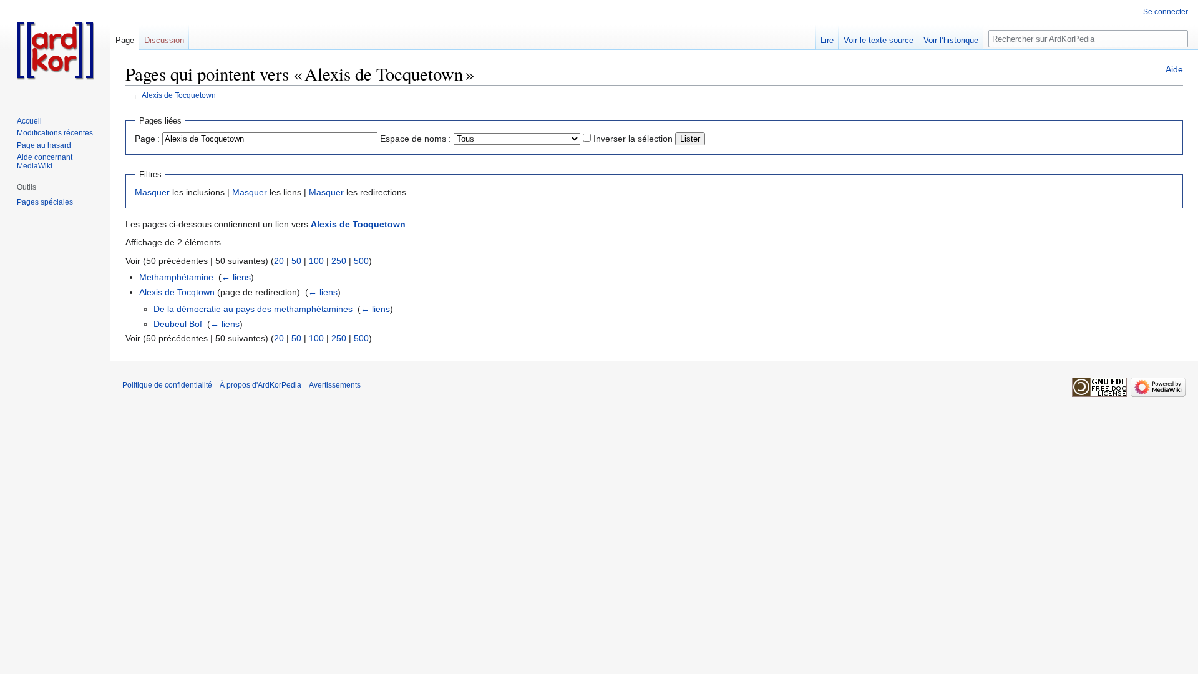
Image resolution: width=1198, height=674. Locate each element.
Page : (147, 139)
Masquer (152, 192)
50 (296, 261)
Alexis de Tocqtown (177, 292)
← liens (236, 277)
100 (316, 261)
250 (338, 261)
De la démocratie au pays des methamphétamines (253, 309)
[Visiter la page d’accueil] (55, 50)
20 (279, 261)
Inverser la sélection (633, 139)
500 (361, 261)
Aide (1174, 69)
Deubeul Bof (177, 324)
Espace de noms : (415, 139)
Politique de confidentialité (167, 385)
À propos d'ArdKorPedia (260, 385)
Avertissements (335, 385)
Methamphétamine (176, 277)
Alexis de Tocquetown (179, 95)
